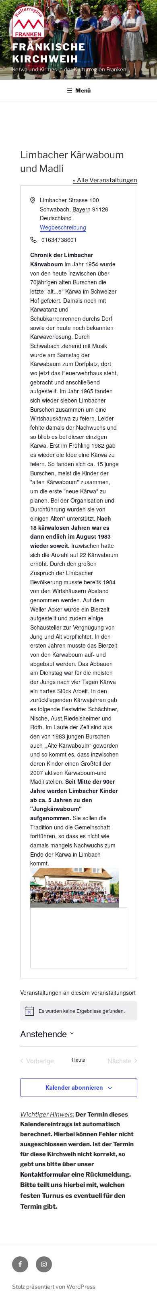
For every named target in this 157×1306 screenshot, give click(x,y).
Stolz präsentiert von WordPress (53, 1286)
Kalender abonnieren (74, 1087)
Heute (78, 1059)
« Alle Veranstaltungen (105, 180)
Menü (83, 90)
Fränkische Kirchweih (49, 53)
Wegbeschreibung (63, 227)
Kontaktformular (45, 1174)
